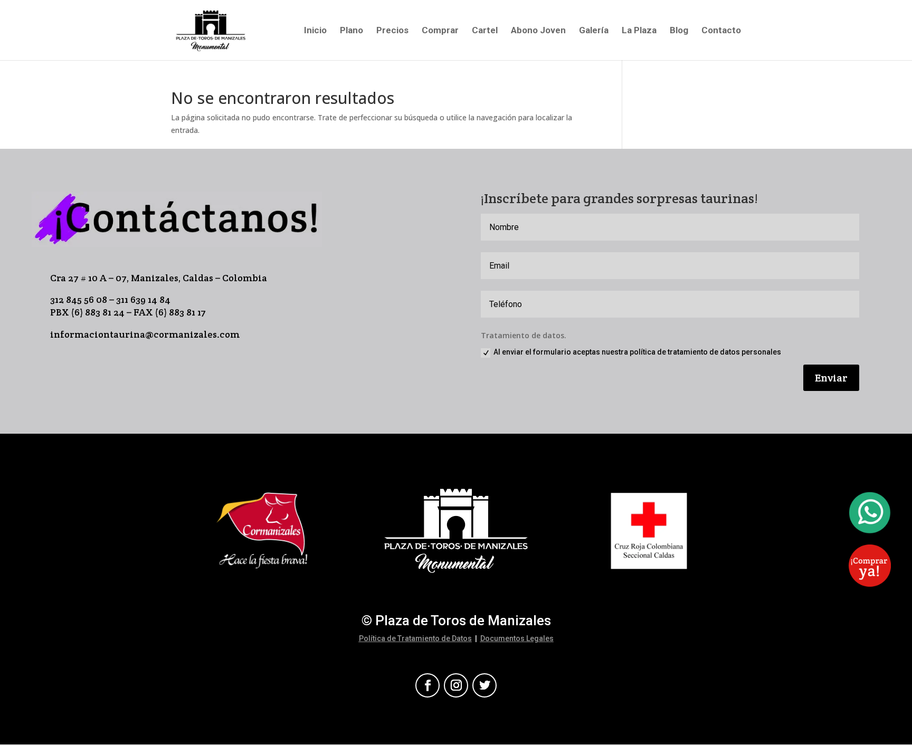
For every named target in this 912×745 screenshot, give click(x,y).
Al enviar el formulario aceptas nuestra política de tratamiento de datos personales (637, 352)
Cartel (485, 30)
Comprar (440, 30)
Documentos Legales (517, 638)
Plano (351, 30)
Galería (594, 30)
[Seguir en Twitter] (484, 685)
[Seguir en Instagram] (456, 685)
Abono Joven (538, 30)
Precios (392, 30)
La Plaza (639, 30)
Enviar (831, 378)
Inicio (315, 30)
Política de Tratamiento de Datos (415, 638)
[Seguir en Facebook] (427, 685)
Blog (679, 30)
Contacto (721, 30)
